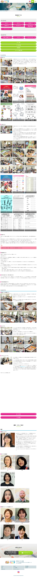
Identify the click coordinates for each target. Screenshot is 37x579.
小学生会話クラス (30, 23)
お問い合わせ (3, 569)
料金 (2, 567)
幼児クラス (6, 23)
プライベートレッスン (7, 28)
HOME (2, 566)
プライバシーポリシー (16, 569)
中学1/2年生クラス (18, 25)
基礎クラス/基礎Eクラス (6, 37)
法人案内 (26, 567)
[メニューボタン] (35, 1)
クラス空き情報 (18, 45)
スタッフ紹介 (18, 42)
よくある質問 (18, 417)
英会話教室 (26, 566)
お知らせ (15, 566)
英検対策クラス (7, 25)
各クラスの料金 (18, 414)
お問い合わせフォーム (23, 366)
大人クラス (18, 37)
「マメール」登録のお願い (18, 50)
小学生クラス (18, 23)
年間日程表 (18, 47)
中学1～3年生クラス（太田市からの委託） (30, 26)
